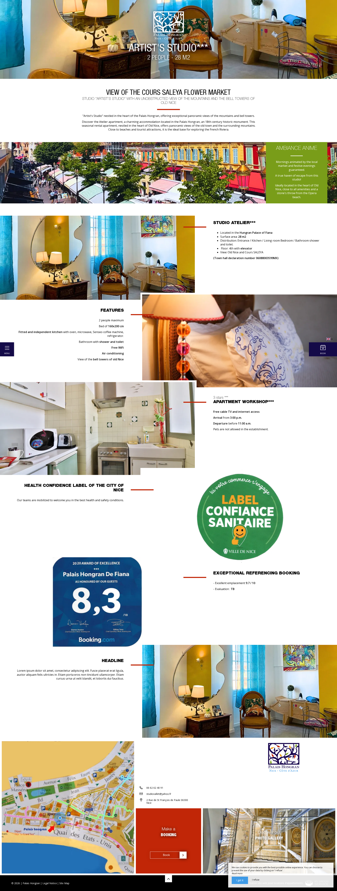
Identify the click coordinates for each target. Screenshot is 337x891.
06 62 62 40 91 (154, 787)
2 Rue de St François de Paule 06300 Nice (167, 801)
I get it (239, 880)
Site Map (64, 883)
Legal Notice (49, 883)
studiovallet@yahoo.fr (158, 794)
